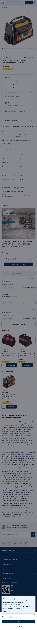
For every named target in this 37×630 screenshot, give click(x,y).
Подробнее (18, 608)
